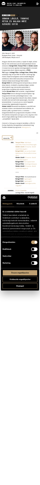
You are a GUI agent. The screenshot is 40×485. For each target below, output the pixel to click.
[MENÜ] (36, 3)
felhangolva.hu (26, 127)
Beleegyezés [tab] (7, 204)
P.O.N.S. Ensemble (20, 190)
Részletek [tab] (20, 204)
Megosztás (6, 138)
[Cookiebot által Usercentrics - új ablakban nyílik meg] (28, 197)
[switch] (34, 249)
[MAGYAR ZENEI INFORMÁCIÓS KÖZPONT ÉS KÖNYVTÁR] (13, 0)
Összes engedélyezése (20, 273)
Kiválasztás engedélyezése (20, 279)
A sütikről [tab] (33, 204)
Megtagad (20, 286)
